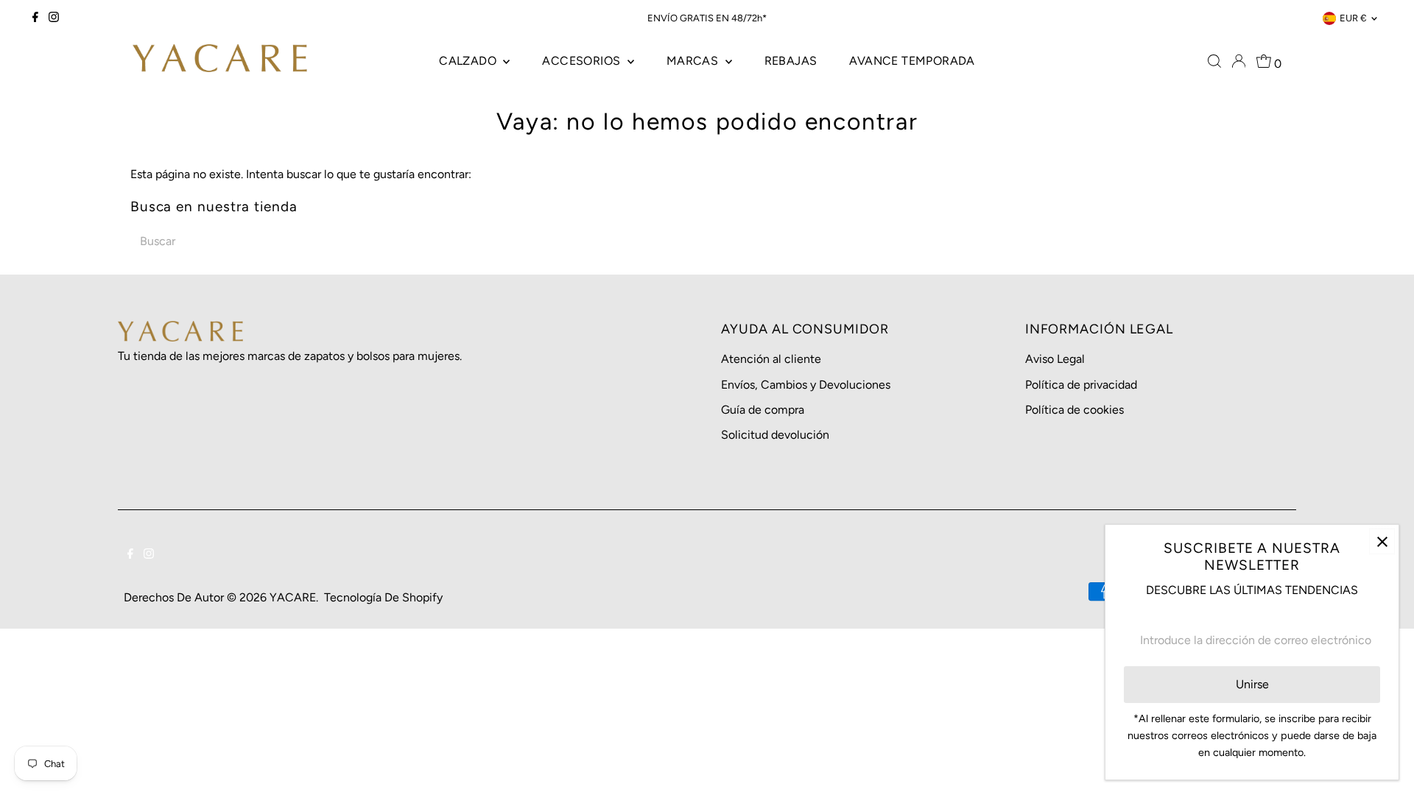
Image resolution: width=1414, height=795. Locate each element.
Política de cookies (1074, 410)
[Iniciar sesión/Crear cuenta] (1238, 61)
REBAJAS (790, 61)
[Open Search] (1214, 61)
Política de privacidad (1081, 385)
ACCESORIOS (582, 61)
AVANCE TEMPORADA (911, 61)
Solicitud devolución (775, 435)
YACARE (293, 597)
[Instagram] (54, 18)
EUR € (1353, 18)
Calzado (469, 61)
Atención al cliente (771, 359)
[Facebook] (35, 18)
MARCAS (694, 61)
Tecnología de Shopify (383, 597)
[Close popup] (1382, 541)
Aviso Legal (1055, 359)
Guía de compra (762, 410)
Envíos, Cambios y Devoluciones (805, 385)
